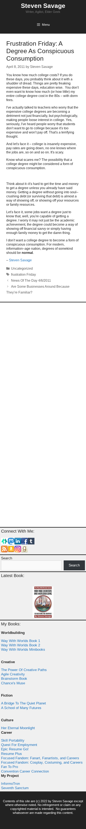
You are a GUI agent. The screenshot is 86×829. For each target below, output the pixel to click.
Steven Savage (43, 5)
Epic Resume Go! (15, 749)
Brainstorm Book (14, 679)
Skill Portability (12, 740)
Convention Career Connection (25, 771)
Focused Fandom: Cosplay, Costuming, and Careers (42, 762)
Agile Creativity (13, 674)
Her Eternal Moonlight (18, 728)
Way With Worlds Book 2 (20, 645)
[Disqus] (43, 360)
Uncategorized (22, 268)
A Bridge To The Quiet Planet (23, 703)
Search (6, 558)
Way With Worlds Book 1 (20, 641)
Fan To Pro (9, 767)
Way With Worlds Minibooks (23, 650)
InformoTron (10, 784)
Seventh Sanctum (15, 788)
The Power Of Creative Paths (24, 670)
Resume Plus (11, 754)
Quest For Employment (19, 745)
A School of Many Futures (21, 708)
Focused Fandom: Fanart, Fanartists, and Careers (40, 758)
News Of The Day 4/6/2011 (31, 280)
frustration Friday (23, 274)
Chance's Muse (13, 683)
